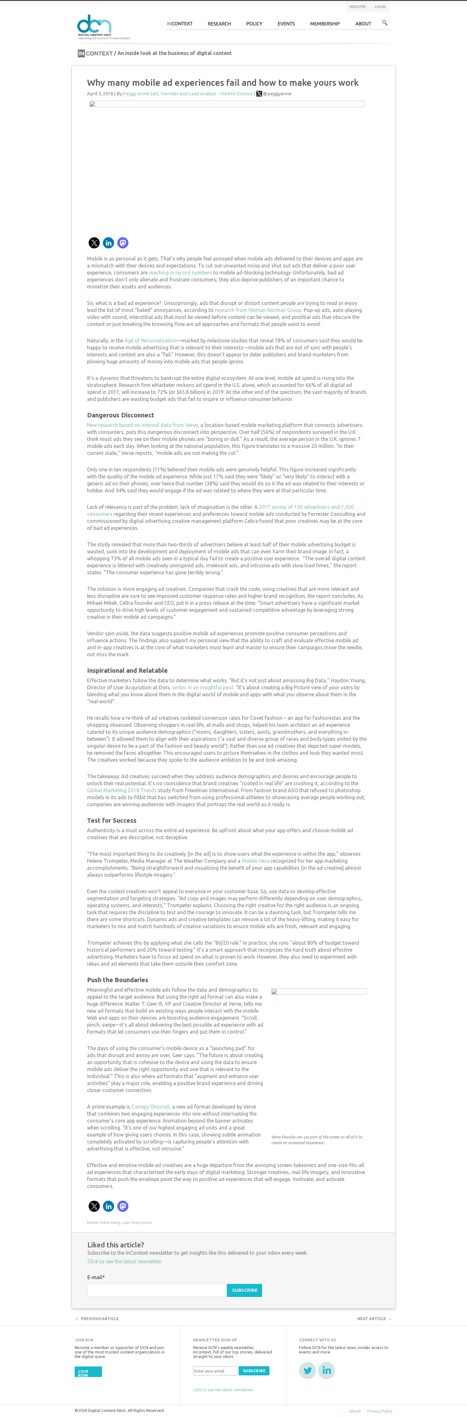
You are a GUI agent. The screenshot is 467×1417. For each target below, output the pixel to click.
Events (286, 25)
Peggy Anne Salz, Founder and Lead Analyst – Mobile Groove (188, 93)
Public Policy (254, 25)
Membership (325, 25)
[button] (94, 242)
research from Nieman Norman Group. (258, 310)
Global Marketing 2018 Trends (122, 790)
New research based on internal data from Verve (142, 425)
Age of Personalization (151, 340)
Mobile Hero (256, 861)
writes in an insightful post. (203, 687)
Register (358, 7)
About (363, 25)
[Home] (104, 26)
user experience (137, 1222)
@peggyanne (277, 93)
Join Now (83, 1373)
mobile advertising (103, 1222)
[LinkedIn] (326, 1370)
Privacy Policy (379, 1411)
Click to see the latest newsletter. (124, 1261)
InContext (180, 25)
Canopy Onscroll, (151, 1107)
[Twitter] (307, 1370)
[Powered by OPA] (139, 15)
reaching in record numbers (180, 272)
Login (380, 7)
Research (219, 25)
